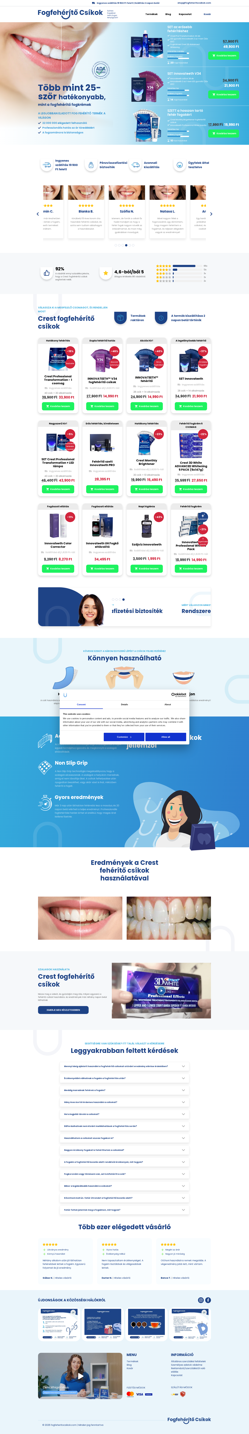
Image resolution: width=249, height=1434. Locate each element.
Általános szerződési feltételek (188, 1361)
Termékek (151, 14)
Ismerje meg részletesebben (63, 1010)
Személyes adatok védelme (186, 1365)
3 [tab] (123, 245)
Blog (168, 14)
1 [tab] (116, 245)
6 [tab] (133, 245)
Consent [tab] (81, 704)
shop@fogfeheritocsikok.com (194, 2)
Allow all (165, 737)
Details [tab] (124, 704)
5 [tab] (130, 245)
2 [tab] (119, 245)
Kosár (130, 1368)
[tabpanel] (63, 211)
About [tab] (168, 704)
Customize (122, 737)
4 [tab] (126, 245)
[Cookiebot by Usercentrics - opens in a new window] (173, 695)
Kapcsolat (185, 14)
